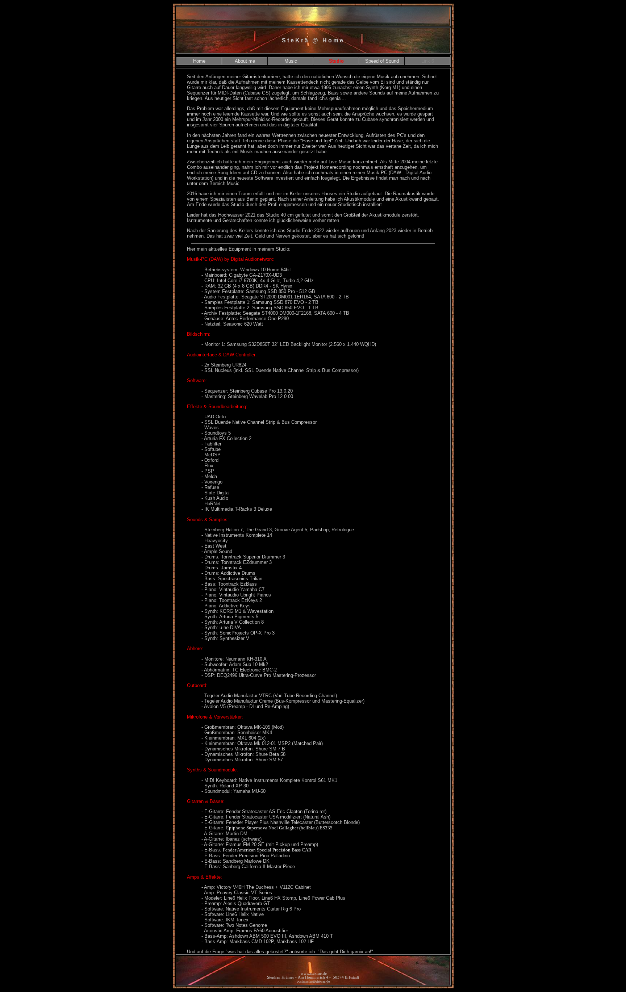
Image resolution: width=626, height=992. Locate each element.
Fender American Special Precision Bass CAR (267, 850)
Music (290, 61)
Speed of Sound (382, 61)
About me (245, 61)
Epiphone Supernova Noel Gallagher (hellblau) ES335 (279, 827)
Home (199, 61)
